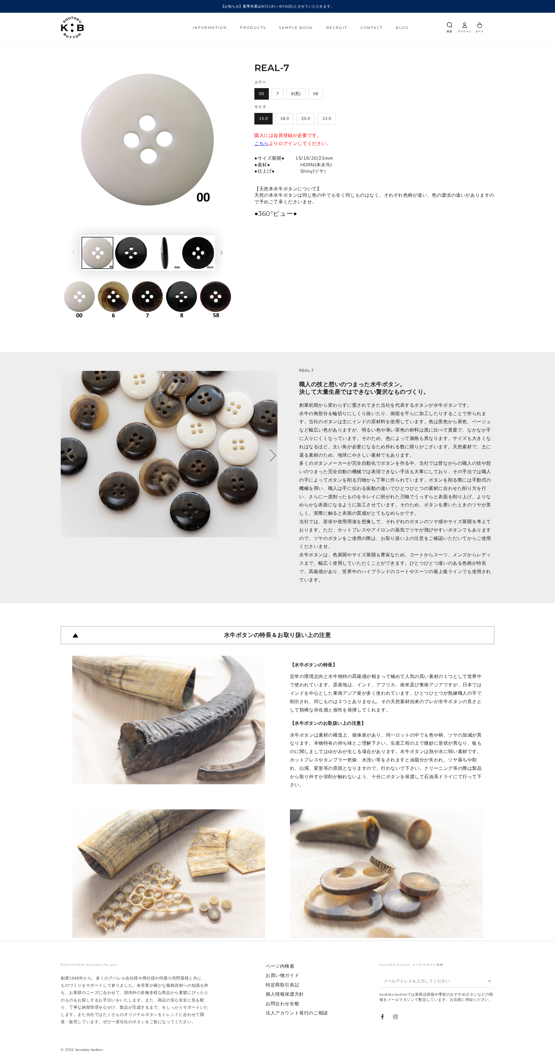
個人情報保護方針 (285, 994)
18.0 (284, 118)
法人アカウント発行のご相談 (297, 1013)
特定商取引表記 (282, 985)
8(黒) (296, 93)
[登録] (491, 981)
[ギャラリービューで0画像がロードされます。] (97, 253)
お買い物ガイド (282, 975)
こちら (261, 143)
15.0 (263, 118)
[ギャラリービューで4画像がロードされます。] (198, 253)
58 (315, 93)
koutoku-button (89, 1049)
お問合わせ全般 (282, 1004)
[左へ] (73, 253)
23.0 (326, 118)
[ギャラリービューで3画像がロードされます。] (164, 253)
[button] (449, 28)
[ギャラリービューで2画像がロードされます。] (131, 253)
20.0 (305, 118)
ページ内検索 (280, 966)
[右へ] (221, 253)
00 (261, 93)
